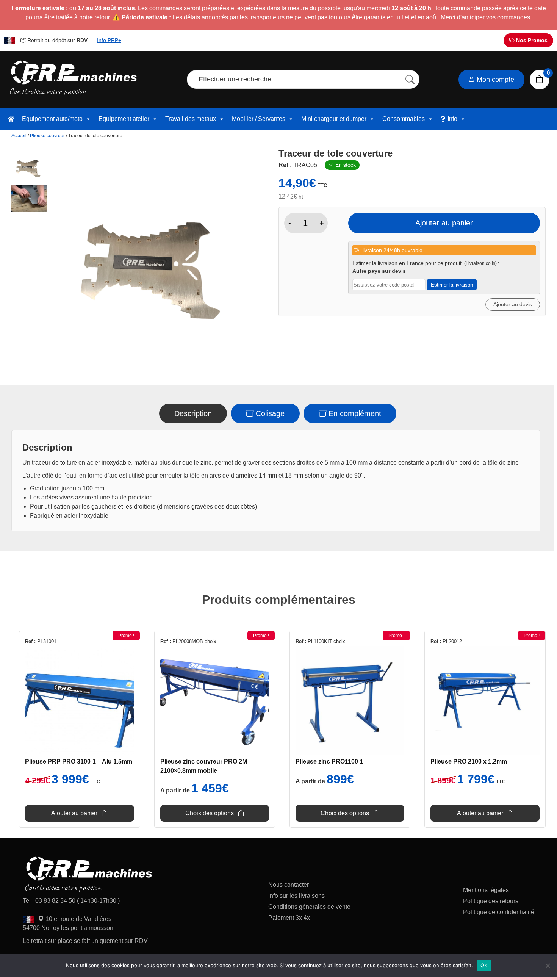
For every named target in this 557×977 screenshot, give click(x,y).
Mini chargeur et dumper (333, 119)
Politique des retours (491, 901)
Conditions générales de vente (309, 906)
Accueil (19, 135)
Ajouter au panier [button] (74, 813)
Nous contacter (288, 884)
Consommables (403, 119)
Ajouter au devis (512, 304)
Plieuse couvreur (47, 135)
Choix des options (209, 813)
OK (484, 965)
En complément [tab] (353, 413)
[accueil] (11, 119)
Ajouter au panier (444, 223)
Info (452, 119)
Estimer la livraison (452, 285)
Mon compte (494, 79)
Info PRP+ (109, 40)
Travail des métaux (190, 119)
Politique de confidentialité (498, 912)
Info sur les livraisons (296, 895)
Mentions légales (486, 890)
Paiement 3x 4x (289, 917)
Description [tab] (193, 413)
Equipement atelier (124, 119)
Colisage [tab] (269, 413)
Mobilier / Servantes (258, 119)
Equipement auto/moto (52, 119)
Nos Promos (531, 40)
